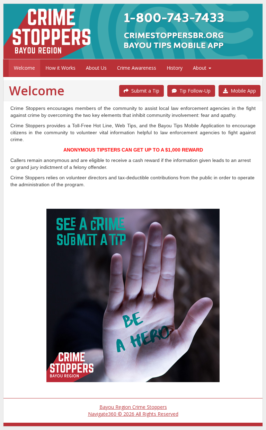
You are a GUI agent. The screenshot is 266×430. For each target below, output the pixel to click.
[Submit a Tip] (133, 31)
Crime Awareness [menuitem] (136, 67)
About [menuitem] (200, 67)
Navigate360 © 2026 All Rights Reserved (133, 414)
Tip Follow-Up (194, 90)
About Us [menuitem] (96, 67)
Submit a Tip (143, 90)
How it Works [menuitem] (60, 67)
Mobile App (242, 90)
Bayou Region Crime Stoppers (133, 407)
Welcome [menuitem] (24, 67)
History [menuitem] (175, 67)
